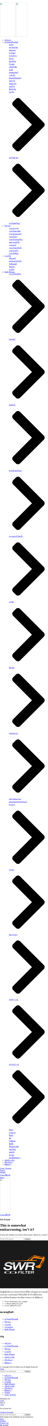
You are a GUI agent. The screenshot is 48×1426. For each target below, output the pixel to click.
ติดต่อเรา (7, 1363)
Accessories (8, 1327)
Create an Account (6, 1412)
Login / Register (10, 1395)
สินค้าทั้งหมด (9, 1329)
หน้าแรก (7, 1343)
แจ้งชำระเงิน (9, 1357)
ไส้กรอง (7, 1322)
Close (2, 1369)
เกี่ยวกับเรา (8, 1360)
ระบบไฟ (7, 1325)
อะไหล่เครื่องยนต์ (11, 1319)
